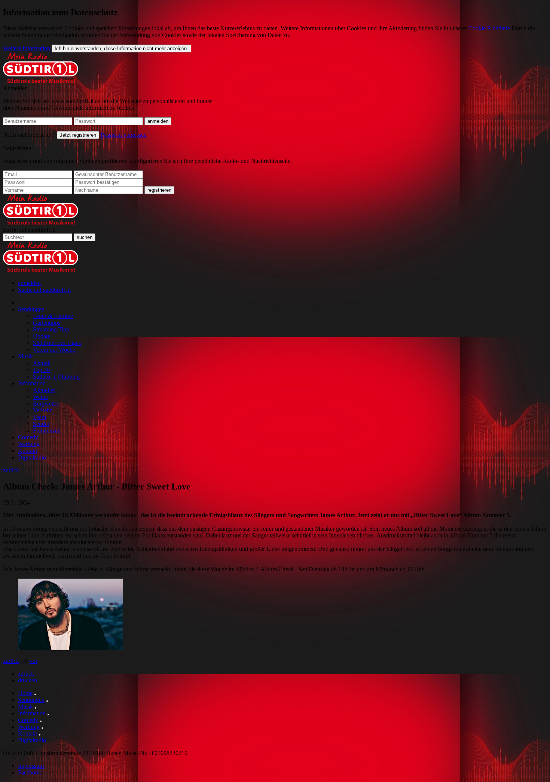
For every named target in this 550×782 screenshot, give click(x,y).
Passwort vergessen (124, 134)
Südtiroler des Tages (57, 343)
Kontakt (27, 451)
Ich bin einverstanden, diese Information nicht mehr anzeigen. (121, 48)
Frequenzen (47, 430)
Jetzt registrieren (78, 135)
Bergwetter (46, 403)
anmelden (29, 283)
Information (32, 383)
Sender (41, 424)
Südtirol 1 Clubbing (56, 376)
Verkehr (42, 410)
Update (41, 336)
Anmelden (15, 88)
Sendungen (31, 309)
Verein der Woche (54, 349)
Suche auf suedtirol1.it (29, 230)
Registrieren (17, 148)
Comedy (28, 437)
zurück (11, 470)
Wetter (40, 397)
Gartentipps (46, 322)
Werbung (29, 444)
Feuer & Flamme (53, 316)
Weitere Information (27, 48)
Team (39, 417)
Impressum (31, 766)
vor (33, 661)
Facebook (29, 772)
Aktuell (42, 363)
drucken (27, 680)
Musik (25, 356)
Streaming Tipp (51, 329)
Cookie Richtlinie (489, 28)
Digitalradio (32, 457)
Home (25, 693)
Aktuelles (44, 390)
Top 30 (41, 370)
